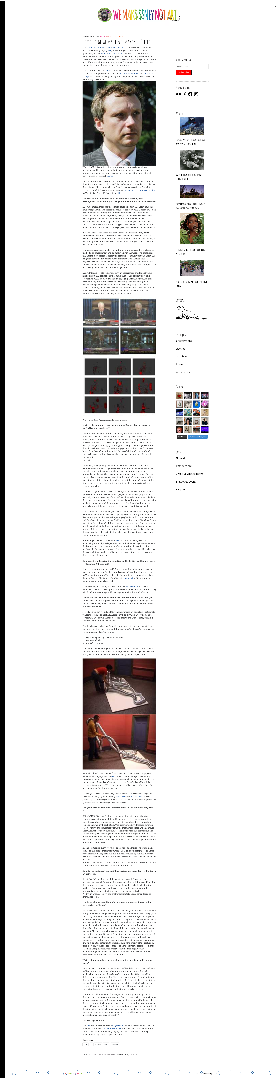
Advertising (207, 1074)
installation (110, 36)
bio (119, 193)
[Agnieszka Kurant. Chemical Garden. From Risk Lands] (188, 412)
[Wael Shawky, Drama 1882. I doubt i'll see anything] (205, 395)
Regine (85, 36)
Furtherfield (184, 466)
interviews (183, 372)
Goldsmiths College (112, 1029)
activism (181, 356)
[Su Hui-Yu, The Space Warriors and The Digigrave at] (205, 429)
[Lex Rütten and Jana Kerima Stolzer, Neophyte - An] (196, 395)
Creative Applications (189, 473)
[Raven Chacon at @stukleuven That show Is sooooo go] (179, 412)
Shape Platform (186, 481)
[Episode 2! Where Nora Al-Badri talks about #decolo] (188, 421)
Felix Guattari (136, 797)
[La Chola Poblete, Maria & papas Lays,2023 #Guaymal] (205, 412)
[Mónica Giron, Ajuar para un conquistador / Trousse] (188, 429)
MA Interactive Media (129, 73)
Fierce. (110, 176)
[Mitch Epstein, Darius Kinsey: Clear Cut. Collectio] (188, 395)
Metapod (129, 578)
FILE (105, 184)
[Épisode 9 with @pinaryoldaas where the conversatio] (196, 404)
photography (184, 340)
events (102, 36)
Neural (180, 458)
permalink (132, 1054)
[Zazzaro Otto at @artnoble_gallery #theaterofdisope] (179, 421)
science (180, 348)
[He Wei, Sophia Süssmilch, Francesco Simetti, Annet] (188, 404)
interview (119, 36)
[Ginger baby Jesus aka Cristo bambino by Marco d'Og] (179, 429)
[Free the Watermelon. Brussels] (196, 429)
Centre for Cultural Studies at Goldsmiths (107, 47)
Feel (109, 50)
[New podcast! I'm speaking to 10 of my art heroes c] (205, 421)
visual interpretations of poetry (140, 190)
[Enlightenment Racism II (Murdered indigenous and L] (179, 404)
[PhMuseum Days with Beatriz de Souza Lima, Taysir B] (196, 421)
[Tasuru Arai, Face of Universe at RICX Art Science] (205, 404)
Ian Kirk (109, 71)
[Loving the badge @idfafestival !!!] (179, 395)
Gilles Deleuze (121, 797)
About (196, 1074)
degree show (118, 1026)
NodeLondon (132, 586)
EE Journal (183, 489)
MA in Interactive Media (111, 53)
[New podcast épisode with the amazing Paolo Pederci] (196, 412)
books (179, 364)
